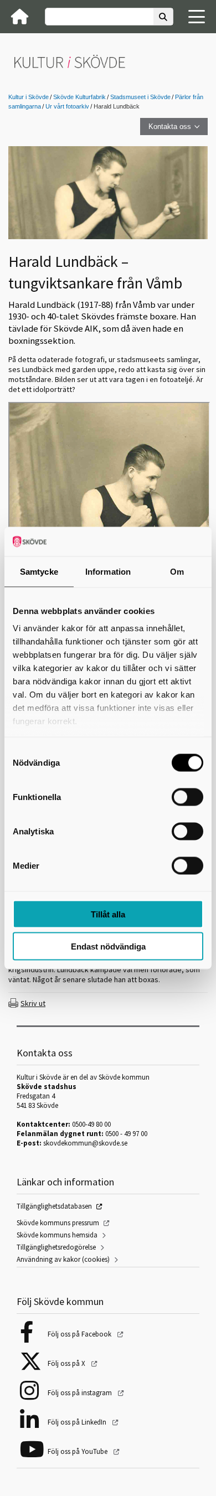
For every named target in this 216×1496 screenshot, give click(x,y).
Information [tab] (108, 571)
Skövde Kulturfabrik (79, 97)
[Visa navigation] (196, 16)
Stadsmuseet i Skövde (140, 97)
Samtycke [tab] (39, 571)
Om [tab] (177, 571)
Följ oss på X (67, 1363)
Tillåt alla (108, 914)
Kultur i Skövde (28, 97)
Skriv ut (32, 1003)
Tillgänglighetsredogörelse (56, 1247)
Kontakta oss (169, 126)
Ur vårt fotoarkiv (67, 106)
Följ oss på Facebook (80, 1334)
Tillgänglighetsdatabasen (54, 1206)
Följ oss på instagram (81, 1392)
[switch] (187, 797)
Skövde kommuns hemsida (57, 1235)
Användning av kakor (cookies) (63, 1259)
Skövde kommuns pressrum (58, 1222)
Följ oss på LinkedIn (78, 1422)
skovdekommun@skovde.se (85, 1143)
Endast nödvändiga (108, 946)
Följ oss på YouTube (78, 1451)
